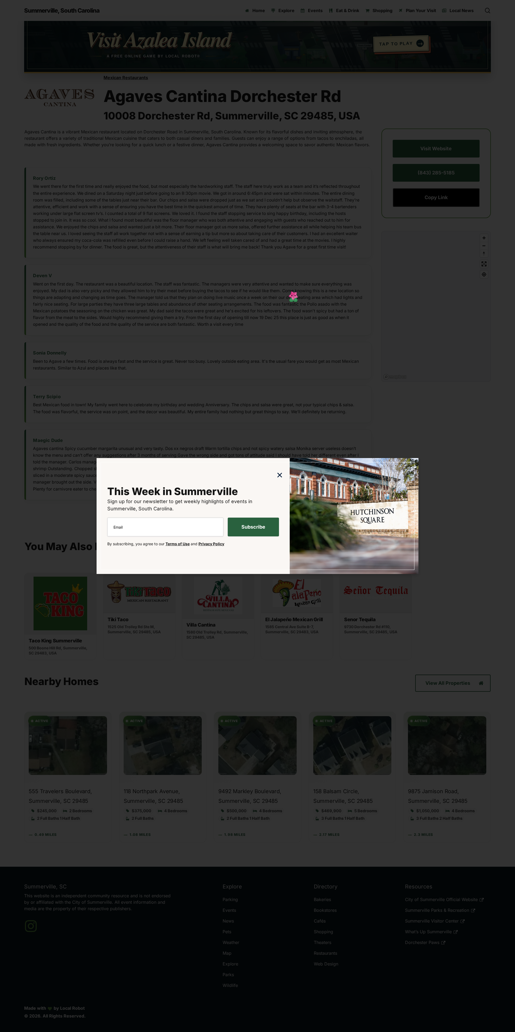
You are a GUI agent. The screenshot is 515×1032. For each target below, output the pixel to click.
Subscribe (253, 527)
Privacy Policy (211, 543)
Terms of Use (177, 543)
